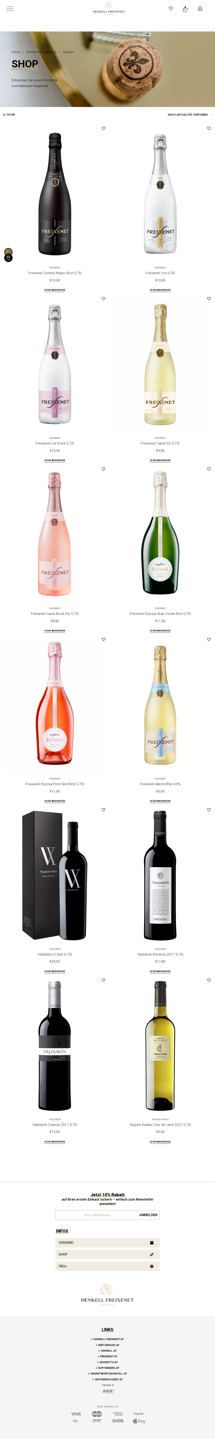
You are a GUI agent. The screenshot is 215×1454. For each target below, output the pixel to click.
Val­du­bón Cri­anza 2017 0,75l (55, 1125)
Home (16, 52)
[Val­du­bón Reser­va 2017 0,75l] (160, 875)
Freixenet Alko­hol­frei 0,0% (160, 784)
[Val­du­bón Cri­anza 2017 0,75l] (54, 1046)
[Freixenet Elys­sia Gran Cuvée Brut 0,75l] (160, 535)
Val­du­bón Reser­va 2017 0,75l (160, 954)
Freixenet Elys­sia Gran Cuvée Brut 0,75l (160, 614)
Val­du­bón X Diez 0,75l (55, 954)
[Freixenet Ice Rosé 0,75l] (54, 364)
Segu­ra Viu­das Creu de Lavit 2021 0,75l (160, 1125)
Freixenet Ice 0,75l (160, 273)
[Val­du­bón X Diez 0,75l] (54, 875)
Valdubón (55, 949)
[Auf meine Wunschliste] (103, 128)
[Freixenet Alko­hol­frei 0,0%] (160, 705)
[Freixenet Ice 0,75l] (160, 194)
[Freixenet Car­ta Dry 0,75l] (160, 364)
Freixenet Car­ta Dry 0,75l (160, 443)
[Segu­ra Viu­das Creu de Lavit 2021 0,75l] (160, 1046)
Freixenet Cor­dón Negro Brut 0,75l (55, 273)
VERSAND (66, 1243)
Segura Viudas (160, 1120)
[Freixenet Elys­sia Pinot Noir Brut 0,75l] (54, 705)
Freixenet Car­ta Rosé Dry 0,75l (55, 614)
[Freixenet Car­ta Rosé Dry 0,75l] (54, 535)
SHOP (63, 1254)
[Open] (10, 9)
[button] (54, 290)
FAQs (63, 1266)
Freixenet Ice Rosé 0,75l (55, 443)
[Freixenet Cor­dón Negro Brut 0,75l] (54, 194)
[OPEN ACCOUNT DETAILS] (200, 8)
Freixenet (54, 268)
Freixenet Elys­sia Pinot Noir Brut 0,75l (55, 784)
